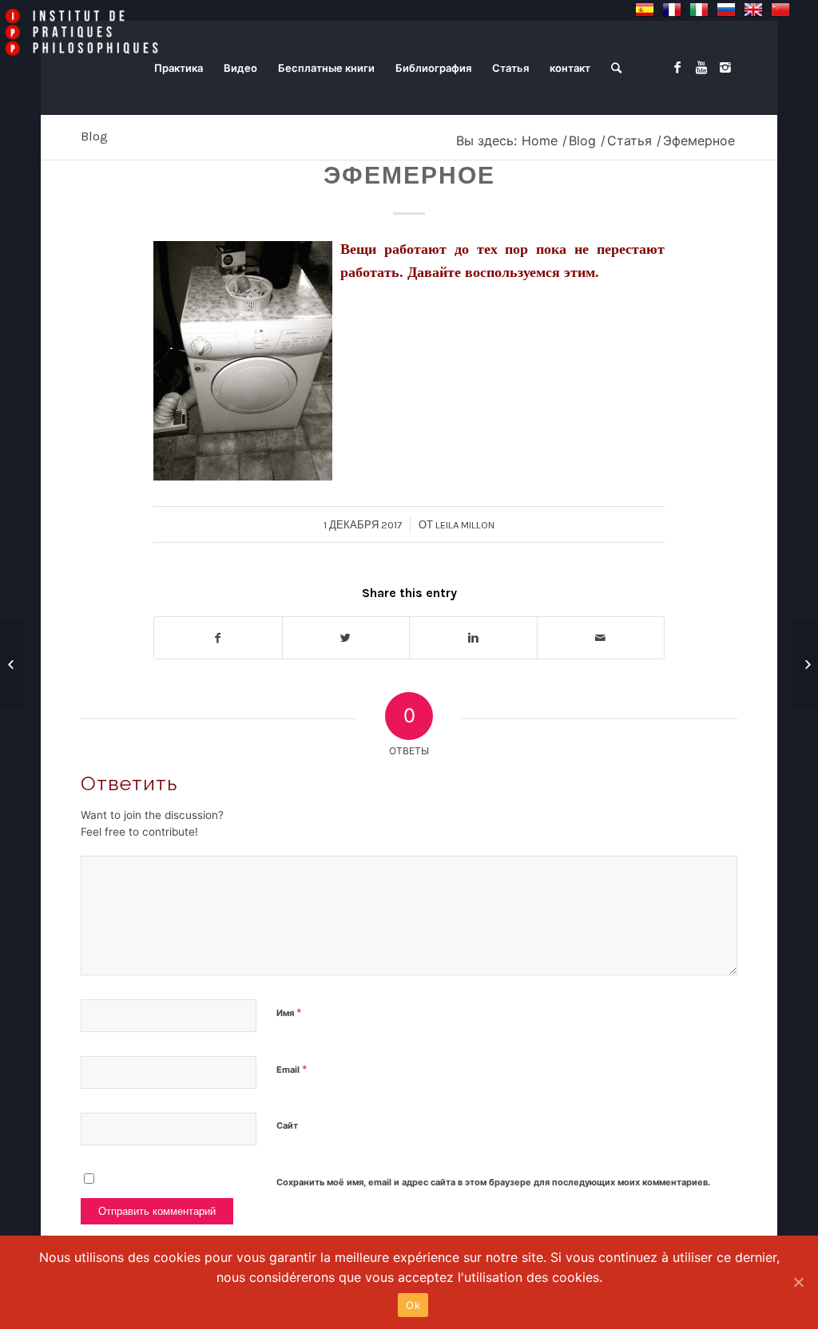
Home (540, 140)
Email (292, 1068)
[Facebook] (677, 67)
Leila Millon (464, 525)
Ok (413, 1305)
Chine (780, 9)
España (644, 9)
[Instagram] (725, 67)
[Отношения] (12, 665)
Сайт (287, 1125)
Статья (629, 140)
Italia (699, 9)
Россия (726, 9)
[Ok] (798, 1282)
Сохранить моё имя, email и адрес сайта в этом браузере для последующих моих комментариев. (493, 1182)
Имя (289, 1012)
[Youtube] (701, 67)
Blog (94, 136)
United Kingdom (753, 9)
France (671, 9)
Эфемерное (409, 175)
